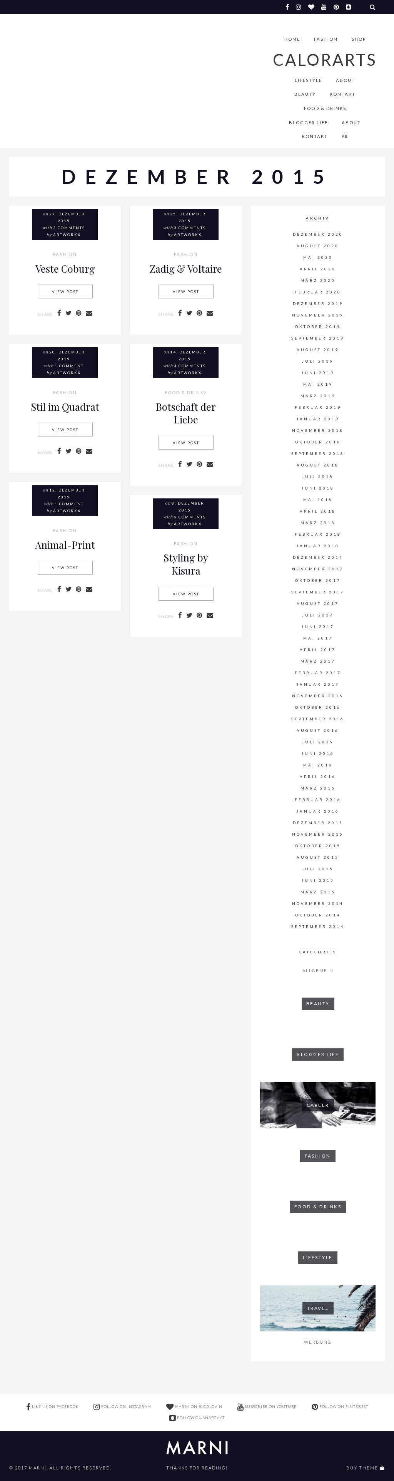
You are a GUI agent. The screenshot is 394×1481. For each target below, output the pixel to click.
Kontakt (343, 94)
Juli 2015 (318, 869)
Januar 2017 (318, 684)
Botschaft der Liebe (186, 413)
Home (292, 39)
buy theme (362, 1467)
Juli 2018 (318, 477)
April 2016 (318, 777)
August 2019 (318, 350)
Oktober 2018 (318, 442)
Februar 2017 (318, 673)
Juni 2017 (318, 627)
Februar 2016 (318, 800)
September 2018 (317, 453)
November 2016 (318, 696)
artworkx (67, 235)
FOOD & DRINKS (325, 108)
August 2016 (318, 730)
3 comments (190, 228)
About (345, 80)
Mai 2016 (318, 765)
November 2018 (318, 430)
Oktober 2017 (318, 580)
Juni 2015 (318, 880)
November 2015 (318, 834)
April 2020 (318, 269)
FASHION (326, 39)
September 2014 (317, 927)
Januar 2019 (318, 419)
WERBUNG (318, 1341)
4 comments (190, 366)
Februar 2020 (318, 292)
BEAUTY (305, 94)
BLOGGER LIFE (308, 122)
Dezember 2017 (318, 557)
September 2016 (317, 719)
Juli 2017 (318, 615)
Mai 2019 (318, 384)
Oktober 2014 (318, 915)
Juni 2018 (318, 488)
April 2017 (318, 650)
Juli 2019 (318, 361)
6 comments (190, 517)
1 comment (69, 366)
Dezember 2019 (318, 304)
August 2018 (318, 465)
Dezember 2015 (318, 823)
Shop (359, 39)
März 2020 (318, 280)
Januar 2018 (318, 546)
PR (345, 136)
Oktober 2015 (318, 846)
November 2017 (318, 569)
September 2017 (317, 592)
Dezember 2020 (318, 234)
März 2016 (318, 788)
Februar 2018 (318, 534)
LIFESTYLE (308, 80)
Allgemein (318, 970)
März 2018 (318, 523)
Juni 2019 (318, 373)
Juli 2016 (318, 742)
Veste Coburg (65, 268)
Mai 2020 (318, 257)
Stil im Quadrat (65, 406)
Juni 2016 (318, 753)
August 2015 (318, 857)
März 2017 (318, 661)
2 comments (69, 228)
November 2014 (318, 903)
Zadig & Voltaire (186, 268)
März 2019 (318, 396)
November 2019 (318, 315)
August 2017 (318, 603)
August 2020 (318, 246)
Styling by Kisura (186, 564)
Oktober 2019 (318, 327)
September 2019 (317, 338)
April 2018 (318, 511)
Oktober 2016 (318, 707)
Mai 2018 (318, 500)
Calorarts (325, 59)
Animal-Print (65, 544)
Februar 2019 (318, 407)
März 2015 (318, 892)
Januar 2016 (318, 811)
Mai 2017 (318, 638)
